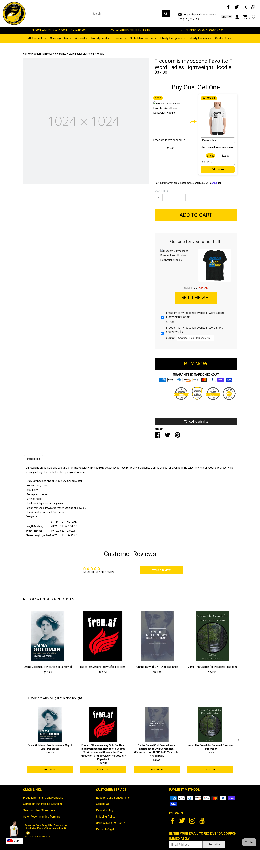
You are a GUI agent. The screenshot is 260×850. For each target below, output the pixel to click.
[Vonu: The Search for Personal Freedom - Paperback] (212, 636)
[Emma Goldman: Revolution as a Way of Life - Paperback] (48, 636)
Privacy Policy (32, 829)
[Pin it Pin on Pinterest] (177, 436)
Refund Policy (104, 810)
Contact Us (102, 804)
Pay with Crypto (105, 829)
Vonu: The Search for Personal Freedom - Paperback (212, 669)
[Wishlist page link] (253, 17)
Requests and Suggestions (113, 797)
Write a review (161, 570)
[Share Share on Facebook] (158, 436)
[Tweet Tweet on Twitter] (167, 436)
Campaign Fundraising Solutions (43, 804)
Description (33, 458)
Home (26, 53)
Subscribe (214, 844)
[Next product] (238, 740)
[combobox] (218, 140)
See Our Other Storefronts (39, 810)
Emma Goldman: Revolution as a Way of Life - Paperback (48, 669)
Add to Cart (50, 769)
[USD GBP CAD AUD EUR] (224, 16)
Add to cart (218, 169)
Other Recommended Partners (41, 816)
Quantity (162, 190)
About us (28, 823)
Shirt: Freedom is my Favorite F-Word (224, 147)
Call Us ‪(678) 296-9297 (110, 823)
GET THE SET (196, 297)
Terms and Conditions (36, 835)
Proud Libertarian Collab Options (43, 797)
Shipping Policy (105, 816)
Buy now (195, 364)
